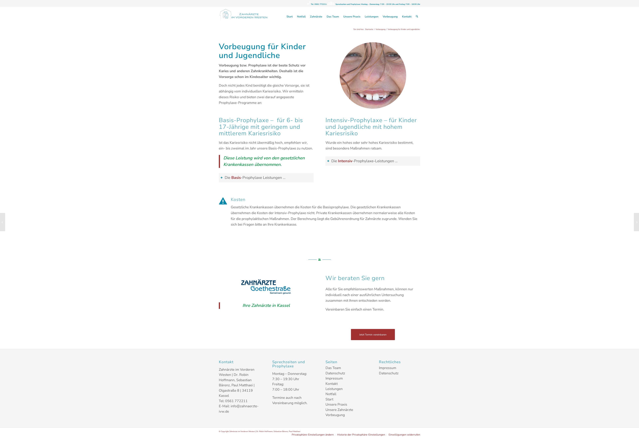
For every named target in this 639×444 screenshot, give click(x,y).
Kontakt (331, 383)
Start (329, 399)
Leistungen (334, 388)
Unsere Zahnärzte (339, 409)
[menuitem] (289, 16)
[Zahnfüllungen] (2, 222)
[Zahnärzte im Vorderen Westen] (244, 16)
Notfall (330, 394)
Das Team (333, 368)
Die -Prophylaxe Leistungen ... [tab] (255, 177)
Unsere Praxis (336, 404)
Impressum (334, 378)
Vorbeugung (335, 415)
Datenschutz (335, 373)
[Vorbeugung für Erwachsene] (636, 222)
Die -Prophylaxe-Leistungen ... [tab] (364, 161)
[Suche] (417, 16)
